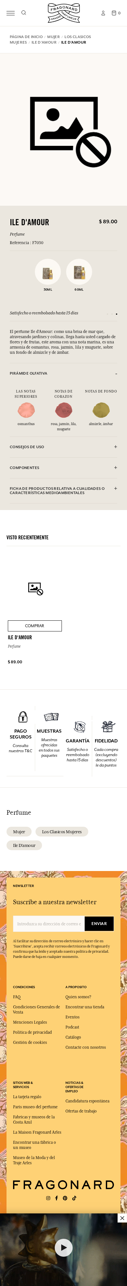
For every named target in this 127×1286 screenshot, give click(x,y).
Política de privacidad (32, 1032)
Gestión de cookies (30, 1042)
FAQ (17, 997)
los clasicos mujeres (62, 831)
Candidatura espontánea (87, 1101)
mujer (19, 831)
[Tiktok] (74, 1198)
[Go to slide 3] (116, 314)
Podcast (72, 1027)
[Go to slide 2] (112, 314)
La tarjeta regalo (27, 1097)
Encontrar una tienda (84, 1007)
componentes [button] (24, 468)
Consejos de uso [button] (27, 447)
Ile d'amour (24, 845)
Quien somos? (78, 997)
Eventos (72, 1017)
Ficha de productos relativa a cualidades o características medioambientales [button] (57, 491)
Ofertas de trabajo (81, 1111)
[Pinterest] (65, 1198)
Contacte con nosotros (85, 1047)
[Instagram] (48, 1198)
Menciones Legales (30, 1022)
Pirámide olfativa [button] (29, 373)
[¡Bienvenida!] (64, 12)
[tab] (63, 373)
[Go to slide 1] (107, 314)
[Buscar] (23, 13)
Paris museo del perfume (35, 1107)
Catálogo (73, 1037)
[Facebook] (56, 1198)
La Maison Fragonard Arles (37, 1132)
